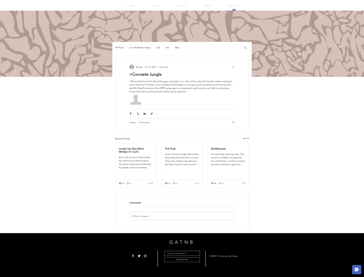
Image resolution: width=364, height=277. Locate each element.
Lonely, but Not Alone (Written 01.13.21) (131, 150)
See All (246, 138)
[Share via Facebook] (130, 113)
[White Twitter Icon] (139, 256)
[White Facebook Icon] (133, 256)
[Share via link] (151, 113)
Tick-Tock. (170, 148)
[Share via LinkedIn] (144, 113)
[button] (245, 47)
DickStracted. (218, 148)
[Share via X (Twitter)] (137, 113)
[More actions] (233, 67)
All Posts (119, 47)
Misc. (177, 47)
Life (158, 47)
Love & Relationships (140, 47)
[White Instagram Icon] (145, 256)
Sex (167, 47)
